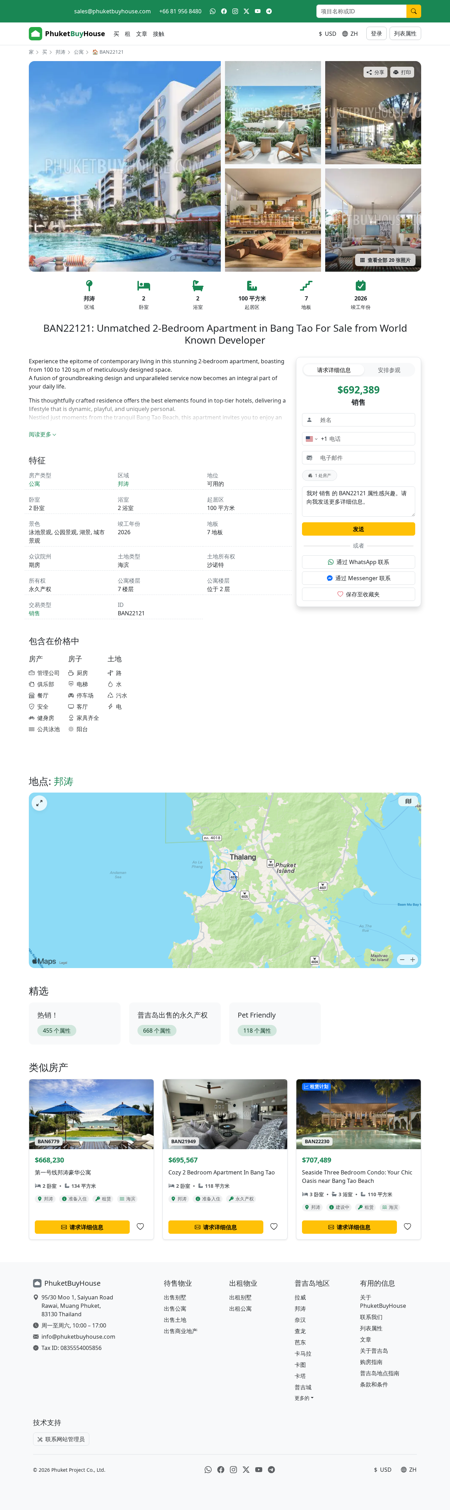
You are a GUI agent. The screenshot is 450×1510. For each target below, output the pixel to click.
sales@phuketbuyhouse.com (112, 11)
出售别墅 (175, 1297)
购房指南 (371, 1362)
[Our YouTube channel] (258, 11)
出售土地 (175, 1320)
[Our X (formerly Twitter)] (246, 11)
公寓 (79, 51)
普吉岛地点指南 (379, 1373)
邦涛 (60, 51)
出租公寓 (240, 1308)
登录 (376, 33)
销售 (34, 613)
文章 (141, 34)
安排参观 (389, 370)
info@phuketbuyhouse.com (78, 1336)
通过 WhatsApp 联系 (362, 562)
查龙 (300, 1331)
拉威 (300, 1297)
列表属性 (405, 33)
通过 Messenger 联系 (363, 578)
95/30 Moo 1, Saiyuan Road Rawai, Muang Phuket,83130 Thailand (77, 1305)
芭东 (300, 1342)
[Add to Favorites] (140, 1226)
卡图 (300, 1365)
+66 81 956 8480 (180, 11)
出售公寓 (175, 1308)
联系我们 (371, 1317)
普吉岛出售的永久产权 (172, 1015)
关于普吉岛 (374, 1351)
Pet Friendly (257, 1015)
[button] (304, 1398)
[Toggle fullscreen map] (39, 803)
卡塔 (300, 1376)
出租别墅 (240, 1297)
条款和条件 (374, 1384)
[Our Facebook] (224, 11)
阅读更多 (40, 434)
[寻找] (413, 11)
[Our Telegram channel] (269, 11)
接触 (158, 34)
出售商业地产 (181, 1331)
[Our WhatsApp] (213, 11)
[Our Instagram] (235, 11)
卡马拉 (303, 1353)
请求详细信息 (334, 370)
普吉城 (303, 1387)
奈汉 (300, 1320)
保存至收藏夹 (363, 594)
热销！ (47, 1015)
